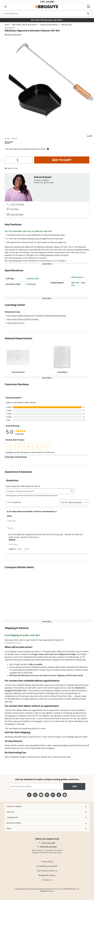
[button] (47, 806)
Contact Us (47, 880)
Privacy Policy (47, 861)
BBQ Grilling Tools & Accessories (24, 24)
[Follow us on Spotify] (64, 795)
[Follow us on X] (35, 795)
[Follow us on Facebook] (29, 795)
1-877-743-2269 (47, 1)
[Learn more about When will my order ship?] (48, 148)
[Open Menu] (5, 6)
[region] (47, 88)
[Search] (88, 13)
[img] (47, 87)
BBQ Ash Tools (66, 24)
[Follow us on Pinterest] (53, 795)
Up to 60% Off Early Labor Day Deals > (47, 20)
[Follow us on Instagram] (47, 795)
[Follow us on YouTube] (41, 795)
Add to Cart (61, 160)
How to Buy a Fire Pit (15, 323)
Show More (47, 264)
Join (74, 786)
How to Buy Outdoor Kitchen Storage (22, 319)
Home (7, 24)
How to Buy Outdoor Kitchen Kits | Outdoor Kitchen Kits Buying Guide (36, 315)
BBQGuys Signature (13, 34)
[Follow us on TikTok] (59, 795)
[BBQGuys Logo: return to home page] (47, 6)
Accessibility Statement (47, 866)
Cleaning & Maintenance (49, 24)
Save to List (12, 168)
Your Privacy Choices (46, 871)
